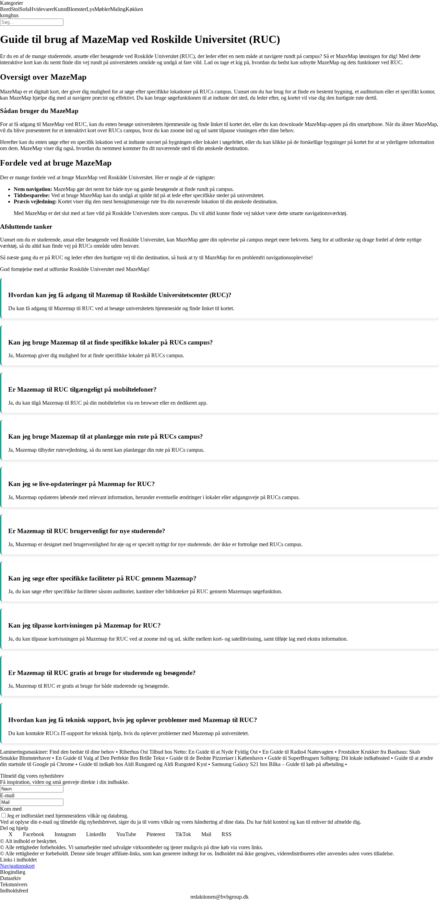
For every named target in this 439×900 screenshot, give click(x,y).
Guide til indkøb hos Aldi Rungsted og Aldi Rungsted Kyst (143, 764)
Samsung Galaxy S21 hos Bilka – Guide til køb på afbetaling (278, 764)
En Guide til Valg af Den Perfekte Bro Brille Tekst (110, 758)
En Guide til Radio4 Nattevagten (297, 752)
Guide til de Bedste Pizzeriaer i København (216, 758)
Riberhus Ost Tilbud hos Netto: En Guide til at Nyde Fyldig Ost (188, 752)
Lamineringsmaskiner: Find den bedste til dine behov (57, 752)
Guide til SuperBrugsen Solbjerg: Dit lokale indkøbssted (329, 758)
